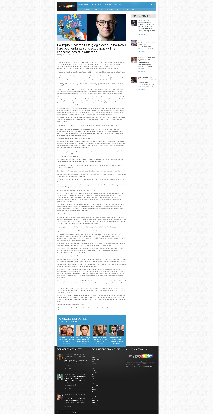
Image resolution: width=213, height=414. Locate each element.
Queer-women (77, 356)
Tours (93, 407)
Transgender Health (143, 21)
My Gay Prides (75, 412)
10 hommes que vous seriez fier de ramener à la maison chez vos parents (66, 339)
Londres (95, 9)
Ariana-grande (68, 374)
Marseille (94, 381)
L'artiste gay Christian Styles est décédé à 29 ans (146, 44)
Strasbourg (95, 400)
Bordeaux (94, 366)
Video (65, 358)
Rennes (94, 396)
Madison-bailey (76, 354)
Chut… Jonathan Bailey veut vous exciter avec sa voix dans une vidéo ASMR (75, 399)
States (140, 41)
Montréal (134, 9)
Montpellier (95, 385)
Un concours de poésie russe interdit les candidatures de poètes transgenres (116, 340)
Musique (74, 374)
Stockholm (126, 9)
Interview (66, 354)
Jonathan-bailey (78, 394)
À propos (137, 364)
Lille (93, 374)
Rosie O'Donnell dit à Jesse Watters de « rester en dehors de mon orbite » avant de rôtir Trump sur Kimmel (147, 80)
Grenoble (94, 372)
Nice (93, 392)
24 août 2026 (141, 35)
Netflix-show (83, 354)
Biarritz (94, 364)
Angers (93, 357)
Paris (79, 9)
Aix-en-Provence (96, 359)
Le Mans (94, 379)
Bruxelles (87, 9)
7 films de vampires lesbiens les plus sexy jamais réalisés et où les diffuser (99, 339)
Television (83, 356)
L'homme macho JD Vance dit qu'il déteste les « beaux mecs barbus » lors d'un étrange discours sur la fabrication (146, 25)
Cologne (70, 394)
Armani (66, 394)
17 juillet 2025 (83, 343)
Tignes (93, 402)
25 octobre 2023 (66, 343)
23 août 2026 (141, 89)
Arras (93, 361)
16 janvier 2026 (99, 343)
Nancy (93, 387)
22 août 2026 (67, 368)
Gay (73, 394)
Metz (93, 383)
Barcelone (110, 9)
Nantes (94, 389)
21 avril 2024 (116, 345)
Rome (117, 9)
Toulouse (94, 405)
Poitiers (94, 394)
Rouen (93, 398)
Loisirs (70, 354)
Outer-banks (67, 356)
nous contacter (150, 366)
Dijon (93, 370)
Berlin (102, 9)
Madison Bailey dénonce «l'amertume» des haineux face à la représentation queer (75, 361)
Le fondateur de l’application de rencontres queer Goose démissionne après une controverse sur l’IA (146, 60)
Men (84, 394)
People (72, 356)
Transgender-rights (81, 374)
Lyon (93, 376)
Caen (93, 368)
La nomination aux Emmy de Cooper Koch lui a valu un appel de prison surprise (83, 339)
